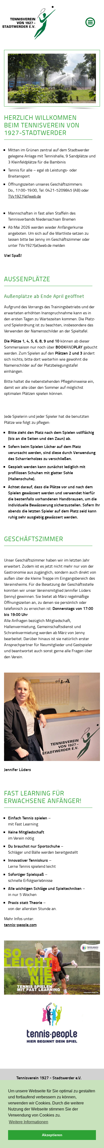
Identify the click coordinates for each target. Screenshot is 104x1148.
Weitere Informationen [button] (28, 1122)
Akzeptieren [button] (52, 1135)
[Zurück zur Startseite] (29, 23)
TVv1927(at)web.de (24, 196)
